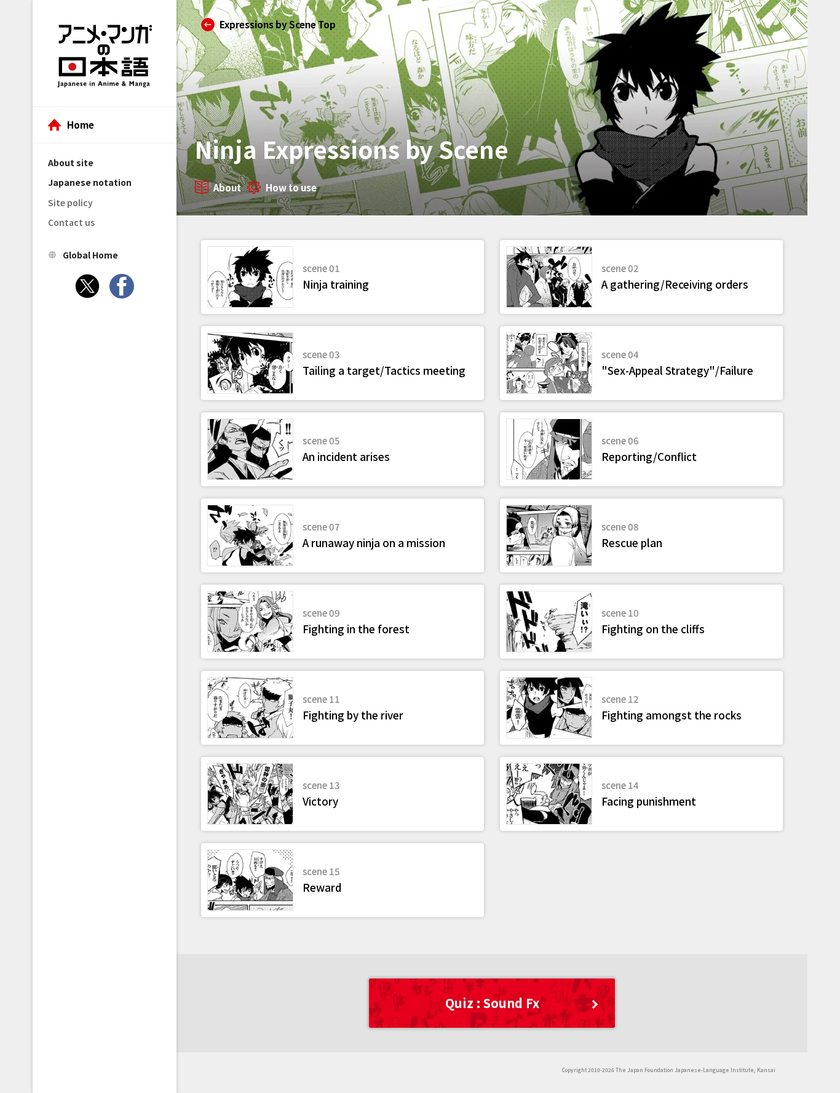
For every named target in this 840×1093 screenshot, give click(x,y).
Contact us (71, 222)
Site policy (70, 202)
